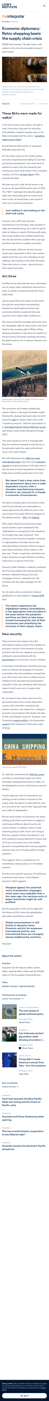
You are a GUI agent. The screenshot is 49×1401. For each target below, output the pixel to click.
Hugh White (23, 1074)
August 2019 (38, 595)
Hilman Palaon (27, 1048)
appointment (8, 659)
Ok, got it (25, 1396)
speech (5, 724)
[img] (20, 1048)
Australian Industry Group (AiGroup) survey (25, 427)
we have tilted (26, 174)
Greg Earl (6, 103)
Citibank (35, 517)
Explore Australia (9, 1086)
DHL (25, 517)
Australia (5, 21)
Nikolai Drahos (24, 1022)
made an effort (21, 720)
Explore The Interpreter (11, 999)
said (14, 419)
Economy (14, 986)
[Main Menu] (44, 5)
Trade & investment (26, 986)
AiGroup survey (37, 774)
